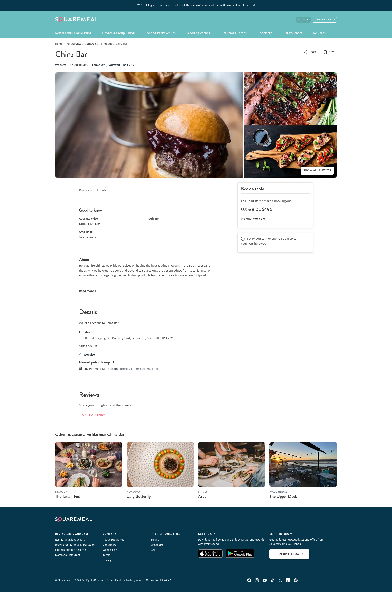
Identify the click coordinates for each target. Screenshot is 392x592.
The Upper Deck (283, 496)
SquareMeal (76, 20)
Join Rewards (325, 19)
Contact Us (109, 544)
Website (60, 65)
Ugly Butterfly (139, 496)
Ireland (154, 539)
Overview (85, 190)
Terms (106, 555)
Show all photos (317, 170)
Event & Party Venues (161, 33)
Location (103, 190)
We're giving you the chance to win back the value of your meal (196, 5)
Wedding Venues (198, 33)
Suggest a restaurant (67, 555)
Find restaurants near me (70, 550)
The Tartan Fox (67, 496)
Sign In (303, 19)
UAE (152, 550)
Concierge (265, 33)
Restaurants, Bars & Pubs (73, 33)
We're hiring (110, 550)
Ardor (203, 496)
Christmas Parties (234, 33)
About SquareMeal (114, 539)
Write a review (94, 415)
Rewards (319, 33)
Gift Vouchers (292, 33)
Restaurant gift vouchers (70, 539)
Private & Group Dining (118, 33)
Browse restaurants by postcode (75, 544)
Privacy (107, 560)
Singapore (156, 544)
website (259, 219)
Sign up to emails (289, 554)
